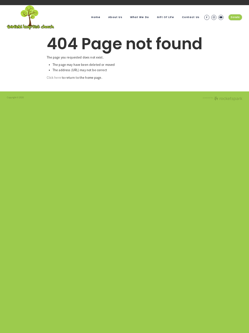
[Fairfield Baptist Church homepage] (30, 17)
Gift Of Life (165, 17)
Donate (235, 17)
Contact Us (190, 17)
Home (95, 17)
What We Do (139, 17)
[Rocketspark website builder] (222, 99)
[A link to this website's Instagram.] (213, 17)
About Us (115, 17)
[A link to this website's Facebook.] (206, 17)
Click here (54, 78)
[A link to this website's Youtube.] (220, 17)
